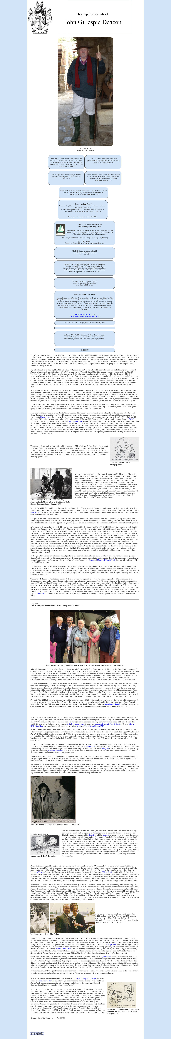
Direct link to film (91, 217)
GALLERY (85, 350)
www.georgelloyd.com (97, 243)
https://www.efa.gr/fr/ (113, 704)
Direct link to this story (76, 217)
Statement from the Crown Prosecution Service (84, 316)
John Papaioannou (100, 579)
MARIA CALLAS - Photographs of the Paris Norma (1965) (85, 323)
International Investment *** (84, 314)
